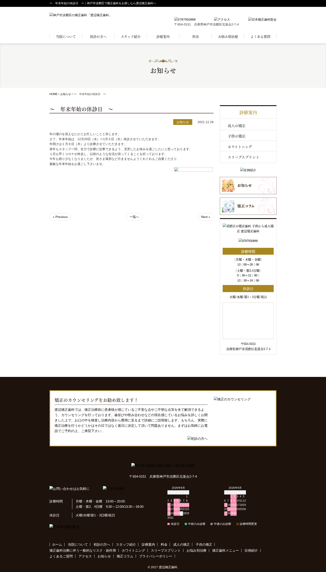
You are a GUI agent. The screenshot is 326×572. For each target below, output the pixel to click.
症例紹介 (251, 550)
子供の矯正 (236, 136)
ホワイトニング (240, 146)
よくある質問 (260, 36)
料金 (195, 36)
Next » (205, 217)
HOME (53, 94)
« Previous (60, 217)
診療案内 (163, 36)
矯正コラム (125, 556)
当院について (66, 36)
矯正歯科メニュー (225, 550)
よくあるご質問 (61, 556)
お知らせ (65, 94)
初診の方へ (98, 36)
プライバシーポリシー (155, 556)
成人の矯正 (236, 125)
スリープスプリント (243, 157)
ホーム (57, 544)
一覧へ (134, 217)
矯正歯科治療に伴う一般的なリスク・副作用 (82, 550)
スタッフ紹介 (131, 36)
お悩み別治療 (228, 36)
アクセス (85, 556)
